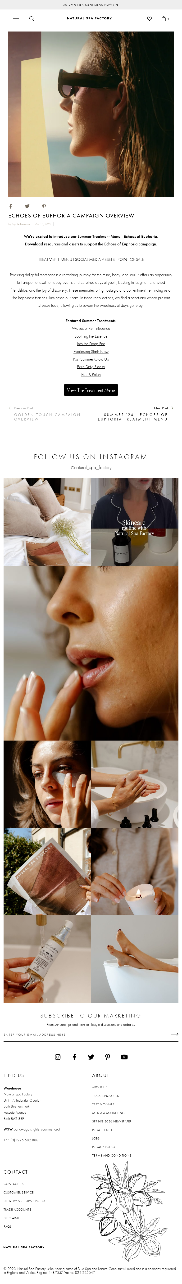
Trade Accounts (17, 1209)
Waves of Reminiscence (91, 328)
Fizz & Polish (91, 374)
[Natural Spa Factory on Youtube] (124, 1057)
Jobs (96, 1138)
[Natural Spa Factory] (89, 18)
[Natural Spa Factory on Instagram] (58, 1057)
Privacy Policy (103, 1147)
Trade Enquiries (105, 1096)
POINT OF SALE (131, 259)
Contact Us (13, 1184)
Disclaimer (13, 1218)
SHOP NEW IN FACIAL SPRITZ (91, 5)
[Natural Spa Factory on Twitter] (91, 1057)
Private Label (102, 1130)
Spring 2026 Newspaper (112, 1121)
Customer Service (19, 1192)
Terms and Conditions (111, 1155)
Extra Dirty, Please (91, 366)
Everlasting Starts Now (91, 351)
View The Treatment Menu (91, 390)
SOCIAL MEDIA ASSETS (95, 259)
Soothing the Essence (91, 336)
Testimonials (103, 1104)
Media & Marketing (108, 1113)
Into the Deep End (91, 343)
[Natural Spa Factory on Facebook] (74, 1057)
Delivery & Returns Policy (25, 1201)
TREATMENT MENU (55, 259)
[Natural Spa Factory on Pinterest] (108, 1057)
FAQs (8, 1226)
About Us (99, 1087)
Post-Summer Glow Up (91, 359)
